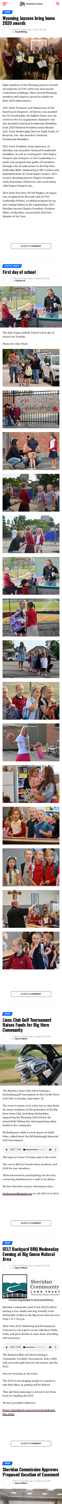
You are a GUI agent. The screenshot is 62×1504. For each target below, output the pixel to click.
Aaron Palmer (21, 1039)
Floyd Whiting (21, 32)
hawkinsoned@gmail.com (17, 1193)
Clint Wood (20, 281)
